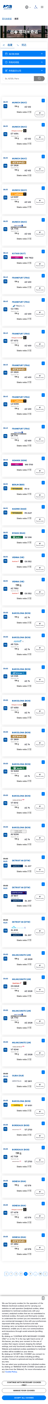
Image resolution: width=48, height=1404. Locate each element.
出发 (9, 45)
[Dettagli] (43, 100)
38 (40, 1274)
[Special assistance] (36, 7)
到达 (23, 45)
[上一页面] (6, 1274)
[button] (28, 7)
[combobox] (24, 62)
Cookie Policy (11, 1372)
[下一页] (45, 1274)
